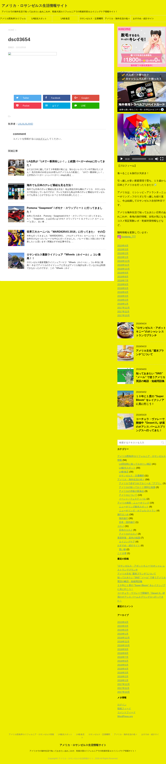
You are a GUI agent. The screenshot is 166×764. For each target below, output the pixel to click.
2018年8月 (122, 276)
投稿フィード (124, 708)
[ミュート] (156, 158)
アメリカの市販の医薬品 (131, 491)
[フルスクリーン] (161, 158)
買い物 (122, 549)
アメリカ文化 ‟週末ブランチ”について (150, 352)
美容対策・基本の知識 (128, 537)
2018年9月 (122, 272)
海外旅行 (123, 518)
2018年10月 (123, 269)
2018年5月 (122, 288)
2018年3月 (122, 296)
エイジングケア (127, 541)
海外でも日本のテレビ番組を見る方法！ (50, 185)
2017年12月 (123, 307)
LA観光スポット (39, 18)
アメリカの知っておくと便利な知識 (137, 487)
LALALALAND (25, 123)
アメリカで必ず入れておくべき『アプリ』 (140, 483)
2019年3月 (122, 249)
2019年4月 (122, 245)
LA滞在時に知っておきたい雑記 (135, 464)
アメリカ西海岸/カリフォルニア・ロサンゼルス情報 (13, 19)
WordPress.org (125, 716)
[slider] (139, 159)
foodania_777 (129, 236)
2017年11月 (123, 311)
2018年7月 (122, 280)
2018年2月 (122, 300)
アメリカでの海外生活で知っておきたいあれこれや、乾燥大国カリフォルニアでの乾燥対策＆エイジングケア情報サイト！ (83, 751)
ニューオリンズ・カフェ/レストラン (137, 510)
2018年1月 (122, 303)
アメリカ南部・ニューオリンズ (133, 502)
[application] (141, 138)
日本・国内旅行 (127, 522)
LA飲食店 (65, 18)
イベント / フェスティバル (132, 499)
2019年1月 (122, 257)
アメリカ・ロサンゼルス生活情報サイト (35, 6)
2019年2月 (122, 253)
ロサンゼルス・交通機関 (91, 18)
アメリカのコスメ (128, 534)
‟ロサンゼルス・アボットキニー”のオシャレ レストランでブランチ (151, 331)
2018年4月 (122, 292)
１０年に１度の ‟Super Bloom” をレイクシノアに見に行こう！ (150, 400)
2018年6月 (122, 284)
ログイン (42, 138)
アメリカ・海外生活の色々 (117, 18)
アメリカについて (128, 495)
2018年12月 (123, 261)
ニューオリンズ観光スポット (133, 506)
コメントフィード (126, 712)
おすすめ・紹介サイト (143, 18)
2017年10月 (123, 315)
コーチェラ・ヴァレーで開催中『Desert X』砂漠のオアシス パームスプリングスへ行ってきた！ (150, 425)
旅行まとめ (123, 514)
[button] (141, 137)
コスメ (120, 526)
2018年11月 (123, 265)
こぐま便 (121, 553)
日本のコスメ (126, 530)
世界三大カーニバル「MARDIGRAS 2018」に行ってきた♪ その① (66, 231)
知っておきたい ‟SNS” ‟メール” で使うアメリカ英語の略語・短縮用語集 (150, 377)
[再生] (121, 158)
